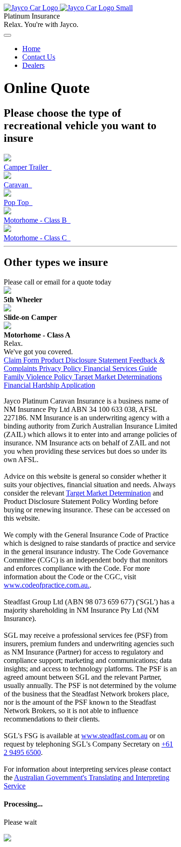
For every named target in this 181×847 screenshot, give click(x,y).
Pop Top (18, 202)
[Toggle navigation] (7, 35)
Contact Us (38, 57)
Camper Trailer (28, 167)
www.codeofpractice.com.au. (47, 585)
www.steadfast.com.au (114, 736)
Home (31, 49)
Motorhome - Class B (37, 220)
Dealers (33, 65)
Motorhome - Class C (37, 238)
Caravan (18, 185)
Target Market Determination (108, 493)
